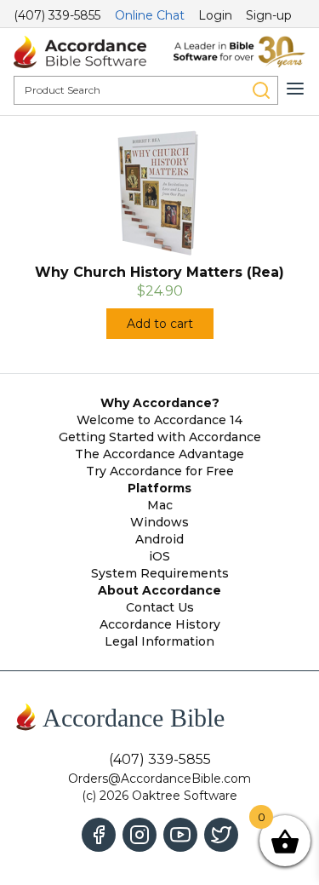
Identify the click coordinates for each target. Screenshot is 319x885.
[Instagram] (139, 835)
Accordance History (160, 624)
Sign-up (269, 15)
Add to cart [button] (160, 323)
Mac (160, 505)
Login (215, 15)
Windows (159, 522)
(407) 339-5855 (57, 15)
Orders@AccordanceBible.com (159, 778)
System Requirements (160, 573)
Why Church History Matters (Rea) (159, 272)
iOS (159, 556)
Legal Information (159, 641)
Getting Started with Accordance (160, 437)
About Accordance (159, 590)
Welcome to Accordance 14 (159, 420)
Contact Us (160, 607)
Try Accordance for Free (160, 471)
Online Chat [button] (150, 15)
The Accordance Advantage (159, 454)
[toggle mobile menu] (295, 88)
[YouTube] (180, 835)
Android (159, 539)
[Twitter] (221, 835)
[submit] (261, 90)
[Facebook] (99, 835)
